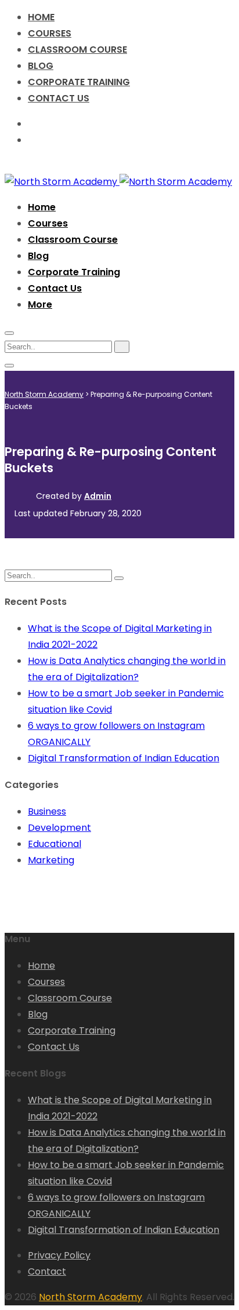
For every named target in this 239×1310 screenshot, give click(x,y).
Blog (40, 65)
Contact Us (58, 98)
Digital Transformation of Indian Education (123, 758)
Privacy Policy (59, 1255)
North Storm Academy (90, 1297)
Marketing (51, 860)
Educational (54, 844)
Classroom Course (77, 49)
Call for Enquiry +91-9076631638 (106, 123)
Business (47, 811)
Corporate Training (79, 82)
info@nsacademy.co (81, 140)
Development (59, 827)
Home (41, 17)
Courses (49, 33)
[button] (40, 304)
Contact (47, 1271)
